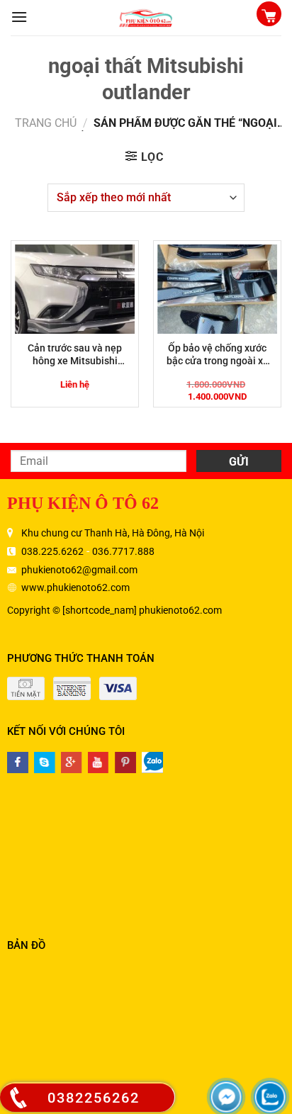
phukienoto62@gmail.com (79, 569)
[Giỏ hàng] (269, 15)
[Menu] (19, 16)
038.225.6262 (52, 551)
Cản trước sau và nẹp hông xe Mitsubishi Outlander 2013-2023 (75, 354)
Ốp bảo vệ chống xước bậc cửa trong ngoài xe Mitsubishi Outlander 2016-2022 (218, 354)
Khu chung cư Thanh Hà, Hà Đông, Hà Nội (112, 533)
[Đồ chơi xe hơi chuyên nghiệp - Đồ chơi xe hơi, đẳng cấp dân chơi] (146, 17)
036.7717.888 (123, 551)
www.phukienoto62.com (75, 587)
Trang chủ (46, 123)
